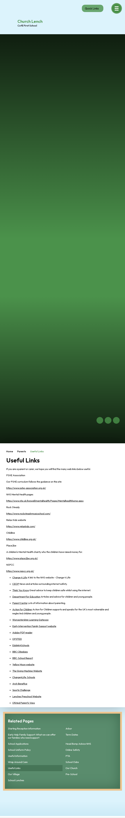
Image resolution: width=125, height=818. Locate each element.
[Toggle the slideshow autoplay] (116, 420)
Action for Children (22, 609)
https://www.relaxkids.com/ (20, 526)
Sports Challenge (21, 690)
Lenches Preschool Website (26, 696)
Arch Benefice (19, 683)
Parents (21, 451)
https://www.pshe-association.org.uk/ (26, 488)
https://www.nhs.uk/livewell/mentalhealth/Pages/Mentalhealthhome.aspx (45, 500)
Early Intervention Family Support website (34, 626)
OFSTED (17, 638)
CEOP (15, 583)
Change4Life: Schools (23, 677)
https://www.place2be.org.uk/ (22, 558)
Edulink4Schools (20, 645)
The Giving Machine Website (27, 670)
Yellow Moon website (23, 664)
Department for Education (26, 596)
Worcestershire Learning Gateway (30, 619)
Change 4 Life (19, 577)
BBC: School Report (22, 658)
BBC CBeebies (20, 651)
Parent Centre (19, 603)
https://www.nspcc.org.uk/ (20, 571)
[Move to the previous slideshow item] (99, 420)
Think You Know (20, 590)
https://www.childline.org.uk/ (21, 539)
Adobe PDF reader (22, 632)
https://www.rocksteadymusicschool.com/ (28, 513)
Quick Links (92, 8)
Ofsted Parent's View (23, 702)
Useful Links (37, 451)
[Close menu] (116, 8)
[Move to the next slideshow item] (108, 420)
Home (9, 451)
